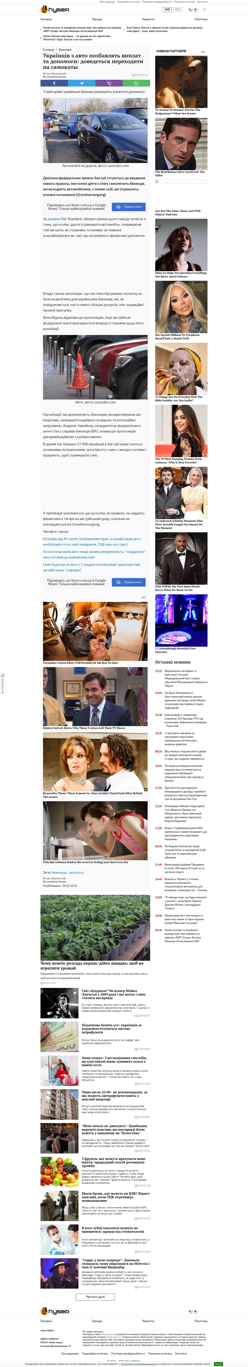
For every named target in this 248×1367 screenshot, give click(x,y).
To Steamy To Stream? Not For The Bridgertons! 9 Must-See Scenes (177, 111)
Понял (218, 1364)
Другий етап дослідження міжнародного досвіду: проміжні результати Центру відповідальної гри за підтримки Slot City (186, 793)
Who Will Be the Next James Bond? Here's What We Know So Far (177, 588)
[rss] (190, 9)
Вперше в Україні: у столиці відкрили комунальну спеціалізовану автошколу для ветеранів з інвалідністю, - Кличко (186, 885)
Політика (201, 19)
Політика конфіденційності (157, 2)
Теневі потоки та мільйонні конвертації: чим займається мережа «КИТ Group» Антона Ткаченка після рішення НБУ (82, 29)
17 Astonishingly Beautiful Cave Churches (175, 650)
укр (167, 9)
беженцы (59, 872)
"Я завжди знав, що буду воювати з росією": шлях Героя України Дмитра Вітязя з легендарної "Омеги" (185, 903)
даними (54, 219)
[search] (204, 9)
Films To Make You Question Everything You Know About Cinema (180, 274)
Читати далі (95, 1297)
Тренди (97, 19)
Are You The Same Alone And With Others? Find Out (178, 212)
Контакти (202, 2)
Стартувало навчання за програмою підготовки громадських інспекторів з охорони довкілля (181, 739)
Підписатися (132, 206)
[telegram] (195, 9)
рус (178, 9)
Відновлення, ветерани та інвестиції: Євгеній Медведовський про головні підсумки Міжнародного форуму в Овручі (186, 678)
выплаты (77, 872)
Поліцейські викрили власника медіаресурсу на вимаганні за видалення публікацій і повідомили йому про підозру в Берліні (184, 773)
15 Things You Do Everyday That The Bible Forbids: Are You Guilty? (179, 398)
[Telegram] (81, 83)
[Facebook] (54, 83)
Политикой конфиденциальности (139, 1364)
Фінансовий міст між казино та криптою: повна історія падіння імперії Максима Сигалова (184, 919)
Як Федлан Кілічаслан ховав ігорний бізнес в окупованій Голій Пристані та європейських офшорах (185, 852)
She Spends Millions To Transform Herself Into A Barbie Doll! (177, 336)
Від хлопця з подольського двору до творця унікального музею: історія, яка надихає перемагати (185, 755)
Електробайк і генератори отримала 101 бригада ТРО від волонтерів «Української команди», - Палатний (186, 720)
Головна (46, 19)
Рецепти (148, 19)
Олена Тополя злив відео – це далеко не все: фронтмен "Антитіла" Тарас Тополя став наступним (77, 38)
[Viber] (109, 83)
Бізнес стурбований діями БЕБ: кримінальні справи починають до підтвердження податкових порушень (186, 834)
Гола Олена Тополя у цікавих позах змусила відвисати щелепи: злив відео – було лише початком (165, 29)
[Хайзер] (54, 9)
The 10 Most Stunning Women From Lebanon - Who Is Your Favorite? (178, 460)
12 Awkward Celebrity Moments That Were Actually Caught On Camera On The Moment (179, 524)
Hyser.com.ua (109, 1334)
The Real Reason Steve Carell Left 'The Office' (180, 173)
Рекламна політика (184, 2)
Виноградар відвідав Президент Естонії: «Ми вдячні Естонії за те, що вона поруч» (185, 868)
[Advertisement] (95, 264)
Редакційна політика (129, 2)
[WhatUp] (136, 83)
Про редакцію (107, 2)
